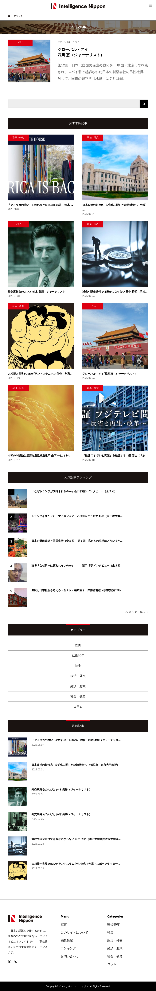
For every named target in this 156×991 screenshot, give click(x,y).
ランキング (68, 948)
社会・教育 (78, 696)
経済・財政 (78, 686)
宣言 (78, 645)
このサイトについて (74, 932)
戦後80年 (78, 655)
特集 (78, 665)
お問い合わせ (70, 956)
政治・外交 (78, 676)
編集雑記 (67, 940)
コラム (78, 706)
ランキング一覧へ (134, 612)
